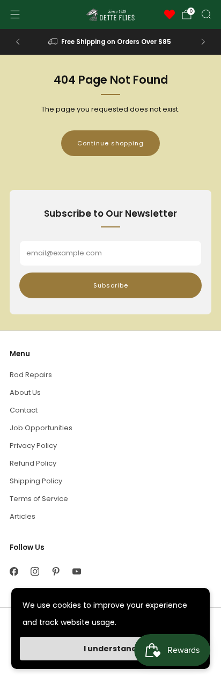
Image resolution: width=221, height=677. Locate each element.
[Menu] (15, 14)
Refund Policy (33, 463)
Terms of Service (39, 499)
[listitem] (110, 42)
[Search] (206, 14)
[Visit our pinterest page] (55, 571)
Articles (22, 516)
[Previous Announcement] (17, 41)
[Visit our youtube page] (76, 571)
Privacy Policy (33, 445)
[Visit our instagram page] (34, 571)
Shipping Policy (36, 481)
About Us (25, 392)
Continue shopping (110, 143)
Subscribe (110, 285)
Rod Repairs (31, 375)
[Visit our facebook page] (13, 571)
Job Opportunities (41, 428)
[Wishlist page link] (169, 14)
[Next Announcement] (203, 41)
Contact (24, 410)
